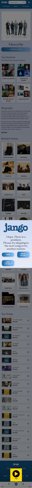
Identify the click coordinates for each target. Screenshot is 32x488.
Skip (7, 254)
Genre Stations (7, 263)
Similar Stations (23, 254)
